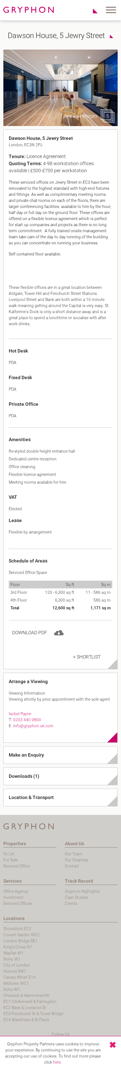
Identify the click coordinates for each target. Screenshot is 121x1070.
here (57, 1062)
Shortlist (91, 10)
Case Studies (76, 897)
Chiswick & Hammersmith (26, 995)
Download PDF (29, 632)
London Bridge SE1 (20, 941)
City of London (16, 965)
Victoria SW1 (14, 971)
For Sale (10, 860)
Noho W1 (12, 959)
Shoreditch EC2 (17, 929)
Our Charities (76, 860)
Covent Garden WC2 (21, 935)
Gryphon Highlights (82, 891)
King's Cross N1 (17, 947)
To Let (8, 854)
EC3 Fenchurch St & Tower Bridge (33, 1014)
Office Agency (15, 891)
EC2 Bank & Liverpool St (24, 1008)
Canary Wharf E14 (19, 977)
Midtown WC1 (16, 983)
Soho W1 (11, 989)
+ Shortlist (86, 657)
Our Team (73, 854)
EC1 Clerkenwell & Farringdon (29, 1002)
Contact (72, 866)
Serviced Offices (17, 903)
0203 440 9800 (27, 720)
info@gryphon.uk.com (33, 726)
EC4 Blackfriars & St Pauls (26, 1020)
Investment (13, 897)
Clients (71, 903)
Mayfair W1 (13, 953)
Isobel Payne (20, 714)
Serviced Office (16, 866)
